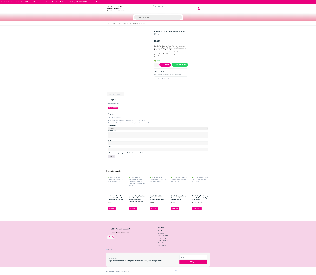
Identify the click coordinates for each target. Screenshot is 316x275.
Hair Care (119, 6)
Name (110, 140)
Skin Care (110, 6)
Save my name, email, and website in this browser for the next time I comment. (133, 153)
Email (110, 146)
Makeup (109, 10)
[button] (179, 65)
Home (107, 23)
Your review (112, 130)
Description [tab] (111, 94)
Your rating (112, 125)
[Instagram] (112, 237)
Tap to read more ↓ (113, 107)
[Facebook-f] (109, 237)
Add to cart (165, 64)
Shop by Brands (120, 10)
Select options (196, 208)
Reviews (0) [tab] (120, 94)
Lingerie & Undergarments (114, 8)
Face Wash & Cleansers (122, 23)
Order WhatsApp (181, 64)
